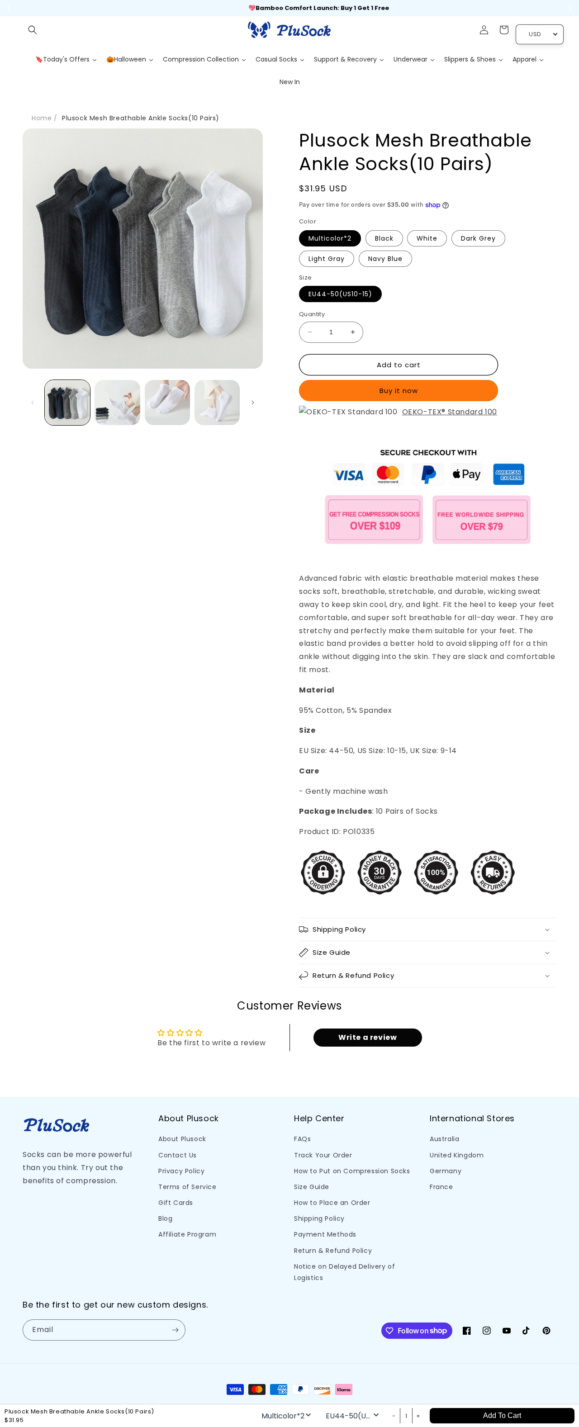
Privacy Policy (181, 1171)
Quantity (312, 314)
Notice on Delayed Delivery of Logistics (344, 1272)
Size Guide (311, 1186)
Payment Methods (325, 1234)
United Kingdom (457, 1155)
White (427, 238)
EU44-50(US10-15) (340, 294)
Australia (444, 1138)
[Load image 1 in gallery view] (67, 402)
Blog (165, 1218)
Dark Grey (478, 238)
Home (42, 118)
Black (384, 238)
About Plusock (182, 1138)
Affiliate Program (187, 1234)
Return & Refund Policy (333, 1250)
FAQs (302, 1138)
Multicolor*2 (329, 238)
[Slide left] (33, 402)
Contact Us (177, 1155)
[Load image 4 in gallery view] (217, 402)
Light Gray (326, 258)
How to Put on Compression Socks (352, 1171)
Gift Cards (175, 1202)
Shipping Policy (319, 1218)
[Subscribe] (175, 1330)
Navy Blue (385, 258)
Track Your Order (323, 1155)
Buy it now (399, 390)
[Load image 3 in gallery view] (167, 402)
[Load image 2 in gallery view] (117, 402)
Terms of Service (187, 1186)
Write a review (367, 1037)
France (441, 1186)
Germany (445, 1171)
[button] (33, 30)
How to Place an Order (332, 1202)
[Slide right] (253, 402)
